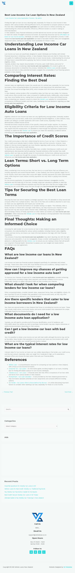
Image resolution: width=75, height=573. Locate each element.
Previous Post (7, 392)
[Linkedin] (35, 552)
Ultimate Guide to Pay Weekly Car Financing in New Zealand (24, 498)
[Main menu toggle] (71, 3)
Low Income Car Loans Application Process (20, 18)
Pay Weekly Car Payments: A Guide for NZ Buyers (20, 492)
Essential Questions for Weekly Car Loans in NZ (20, 486)
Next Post (69, 392)
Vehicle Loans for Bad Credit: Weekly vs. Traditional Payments (24, 489)
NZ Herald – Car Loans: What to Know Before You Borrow (28, 383)
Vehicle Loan (51, 68)
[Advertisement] (37, 459)
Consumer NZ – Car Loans (17, 368)
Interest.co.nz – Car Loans (17, 373)
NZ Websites (68, 567)
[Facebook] (31, 552)
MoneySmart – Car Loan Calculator (20, 377)
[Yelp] (43, 552)
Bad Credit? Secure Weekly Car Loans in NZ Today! (21, 495)
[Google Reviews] (39, 552)
